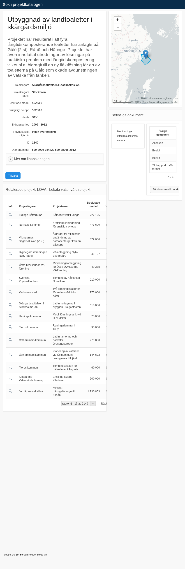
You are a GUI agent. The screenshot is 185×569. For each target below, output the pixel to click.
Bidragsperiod (20, 124)
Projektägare (21, 85)
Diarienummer (20, 149)
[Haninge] (145, 54)
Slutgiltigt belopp (19, 110)
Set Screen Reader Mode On (31, 554)
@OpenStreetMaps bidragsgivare (152, 102)
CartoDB (129, 102)
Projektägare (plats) (21, 94)
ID (28, 142)
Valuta (25, 117)
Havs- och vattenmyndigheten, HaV (159, 98)
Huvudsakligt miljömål (21, 133)
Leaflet (174, 102)
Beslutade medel (19, 103)
